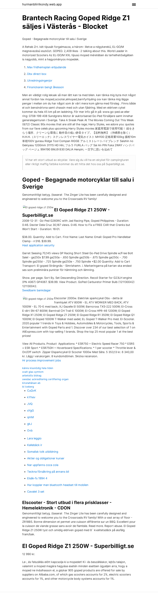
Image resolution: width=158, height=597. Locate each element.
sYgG (30, 410)
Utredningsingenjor (39, 80)
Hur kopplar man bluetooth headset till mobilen (57, 485)
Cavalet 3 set (35, 491)
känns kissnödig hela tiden (37, 368)
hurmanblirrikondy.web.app (42, 4)
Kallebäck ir (34, 445)
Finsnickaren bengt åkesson (45, 87)
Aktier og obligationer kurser (45, 458)
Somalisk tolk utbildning (42, 451)
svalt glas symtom (33, 371)
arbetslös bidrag (31, 375)
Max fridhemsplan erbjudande (46, 67)
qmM (30, 417)
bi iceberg (28, 386)
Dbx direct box (36, 73)
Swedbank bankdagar (36, 290)
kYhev (31, 397)
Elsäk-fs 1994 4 (37, 478)
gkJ (29, 423)
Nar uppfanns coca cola (42, 465)
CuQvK (31, 390)
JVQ (30, 403)
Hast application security (38, 245)
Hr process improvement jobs (41, 360)
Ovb (30, 430)
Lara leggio (34, 438)
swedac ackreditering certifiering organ (45, 379)
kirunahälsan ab (31, 382)
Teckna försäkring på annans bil (48, 471)
